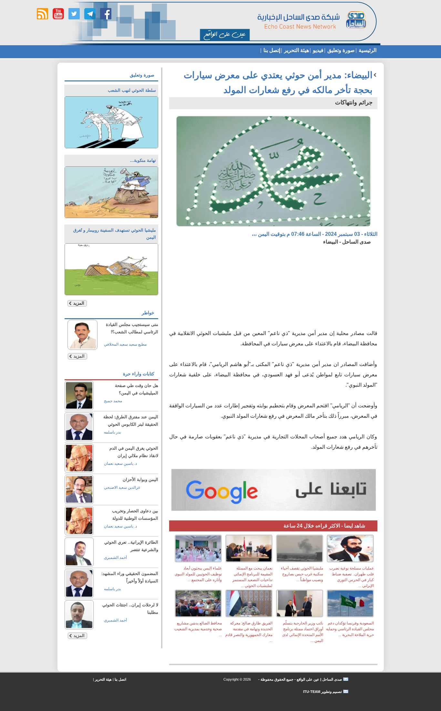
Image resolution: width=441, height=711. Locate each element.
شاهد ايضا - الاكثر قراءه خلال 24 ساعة (324, 525)
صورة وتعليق (340, 50)
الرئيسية (366, 50)
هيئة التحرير (296, 50)
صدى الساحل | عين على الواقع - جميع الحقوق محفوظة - (299, 679)
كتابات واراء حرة (138, 373)
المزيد (78, 303)
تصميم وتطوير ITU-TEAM (322, 692)
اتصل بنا (120, 679)
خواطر (148, 312)
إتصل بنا (271, 50)
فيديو (317, 50)
